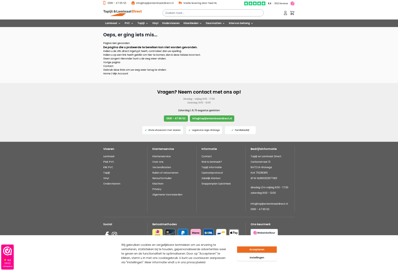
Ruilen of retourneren (165, 173)
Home (107, 73)
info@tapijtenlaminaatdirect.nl (155, 3)
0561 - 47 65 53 (117, 3)
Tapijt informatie (211, 167)
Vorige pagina (111, 62)
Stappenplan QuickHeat (216, 183)
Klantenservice (161, 156)
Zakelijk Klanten (210, 178)
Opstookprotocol (212, 173)
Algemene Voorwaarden (167, 194)
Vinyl (106, 178)
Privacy (156, 189)
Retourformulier (162, 178)
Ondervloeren (111, 183)
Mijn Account (120, 73)
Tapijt (106, 173)
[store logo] (124, 13)
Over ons (157, 162)
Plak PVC (108, 162)
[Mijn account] (285, 12)
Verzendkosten (161, 167)
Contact (108, 66)
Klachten (157, 183)
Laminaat (109, 156)
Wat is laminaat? (211, 162)
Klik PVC (108, 167)
